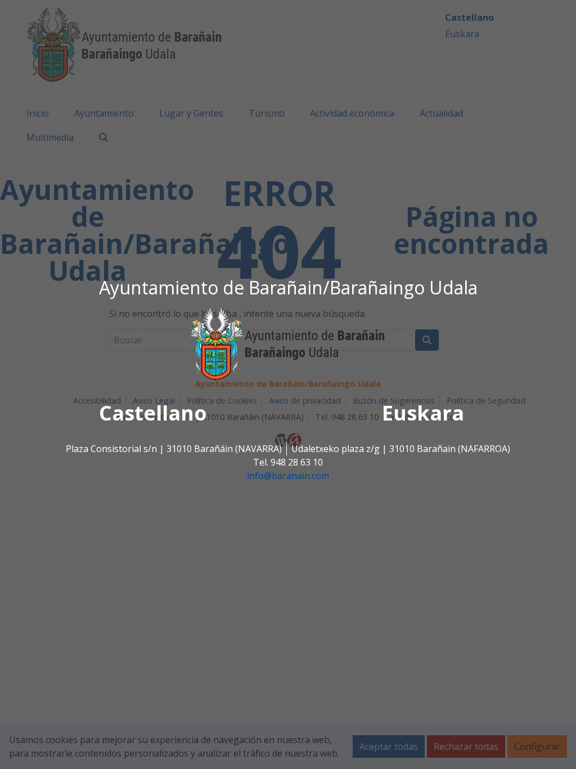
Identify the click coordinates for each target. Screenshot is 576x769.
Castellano (153, 413)
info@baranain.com (288, 476)
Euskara (423, 413)
